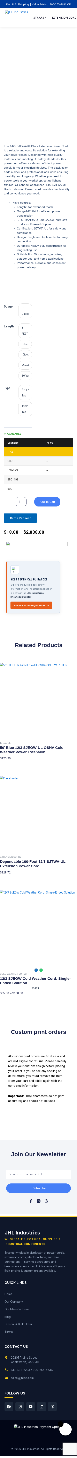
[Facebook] (9, 1406)
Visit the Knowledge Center (29, 605)
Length (9, 326)
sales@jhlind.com (22, 1378)
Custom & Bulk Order (18, 1324)
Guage (8, 306)
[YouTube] (30, 1406)
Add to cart (47, 501)
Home (8, 1294)
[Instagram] (19, 1406)
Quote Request (20, 518)
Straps (40, 17)
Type (7, 388)
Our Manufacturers (17, 1309)
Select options (9, 764)
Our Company (14, 1301)
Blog (8, 1316)
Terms (9, 1331)
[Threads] (52, 1406)
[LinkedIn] (41, 1406)
